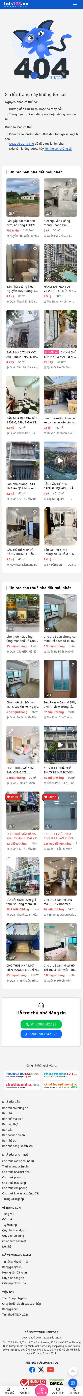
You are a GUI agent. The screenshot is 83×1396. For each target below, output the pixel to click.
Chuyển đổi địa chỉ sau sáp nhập (21, 1303)
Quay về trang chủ (21, 143)
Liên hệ (6, 1246)
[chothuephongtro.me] (61, 1085)
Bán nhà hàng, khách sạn (17, 1146)
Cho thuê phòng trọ (14, 1177)
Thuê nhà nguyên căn (15, 1166)
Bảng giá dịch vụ (12, 1267)
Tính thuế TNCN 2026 (15, 1314)
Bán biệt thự (10, 1124)
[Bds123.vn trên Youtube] (50, 1369)
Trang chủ (8, 1214)
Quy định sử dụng (13, 1235)
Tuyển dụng (9, 1225)
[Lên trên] (72, 1371)
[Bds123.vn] (16, 5)
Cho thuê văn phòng (14, 1188)
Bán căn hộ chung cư (15, 1108)
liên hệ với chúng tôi (58, 148)
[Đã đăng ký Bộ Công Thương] (32, 1382)
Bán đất (7, 1129)
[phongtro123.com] (22, 1075)
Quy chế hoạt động (14, 1230)
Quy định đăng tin (13, 1278)
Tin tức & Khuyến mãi (15, 1261)
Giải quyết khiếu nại (14, 1283)
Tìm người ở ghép (13, 1199)
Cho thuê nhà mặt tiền (16, 1172)
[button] (8, 1391)
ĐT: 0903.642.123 (43, 1024)
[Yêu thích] (35, 183)
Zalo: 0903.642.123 (43, 1034)
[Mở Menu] (75, 5)
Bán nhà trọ (9, 1140)
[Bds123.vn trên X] (41, 1370)
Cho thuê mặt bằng (14, 1183)
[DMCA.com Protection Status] (56, 1382)
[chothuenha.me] (22, 1085)
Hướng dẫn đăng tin (14, 1272)
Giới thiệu (8, 1219)
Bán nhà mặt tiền (12, 1119)
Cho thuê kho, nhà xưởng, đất (20, 1193)
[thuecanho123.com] (61, 1075)
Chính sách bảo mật (14, 1241)
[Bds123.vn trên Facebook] (32, 1370)
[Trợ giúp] (72, 1383)
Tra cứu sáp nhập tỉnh (15, 1298)
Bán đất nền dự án (13, 1135)
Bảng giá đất (10, 1309)
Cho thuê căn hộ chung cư (18, 1161)
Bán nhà (7, 1113)
